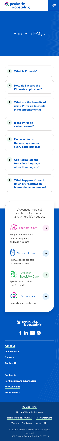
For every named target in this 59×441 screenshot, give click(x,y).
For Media (10, 375)
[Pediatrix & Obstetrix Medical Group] (18, 5)
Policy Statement (44, 417)
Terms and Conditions (21, 423)
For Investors (12, 392)
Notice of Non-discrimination (29, 412)
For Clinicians (12, 386)
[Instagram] (39, 333)
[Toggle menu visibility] (53, 5)
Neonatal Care (26, 253)
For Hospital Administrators (20, 381)
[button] (29, 71)
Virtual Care (28, 296)
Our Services (12, 351)
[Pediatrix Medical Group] (29, 323)
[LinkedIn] (26, 333)
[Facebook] (20, 333)
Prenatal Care (28, 228)
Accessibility (42, 423)
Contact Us (11, 363)
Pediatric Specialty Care (29, 275)
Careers (9, 357)
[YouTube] (32, 333)
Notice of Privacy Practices (19, 417)
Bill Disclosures (29, 406)
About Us (10, 345)
